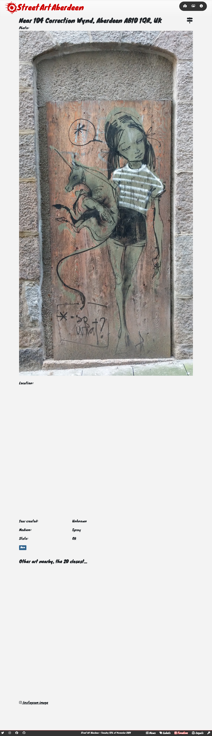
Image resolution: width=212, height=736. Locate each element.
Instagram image (35, 703)
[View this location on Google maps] (190, 21)
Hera (22, 547)
